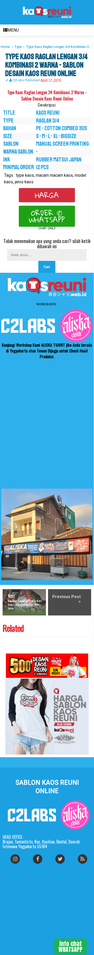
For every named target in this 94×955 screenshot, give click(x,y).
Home (5, 47)
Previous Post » (66, 599)
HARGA (47, 195)
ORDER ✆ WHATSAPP (47, 216)
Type (18, 47)
